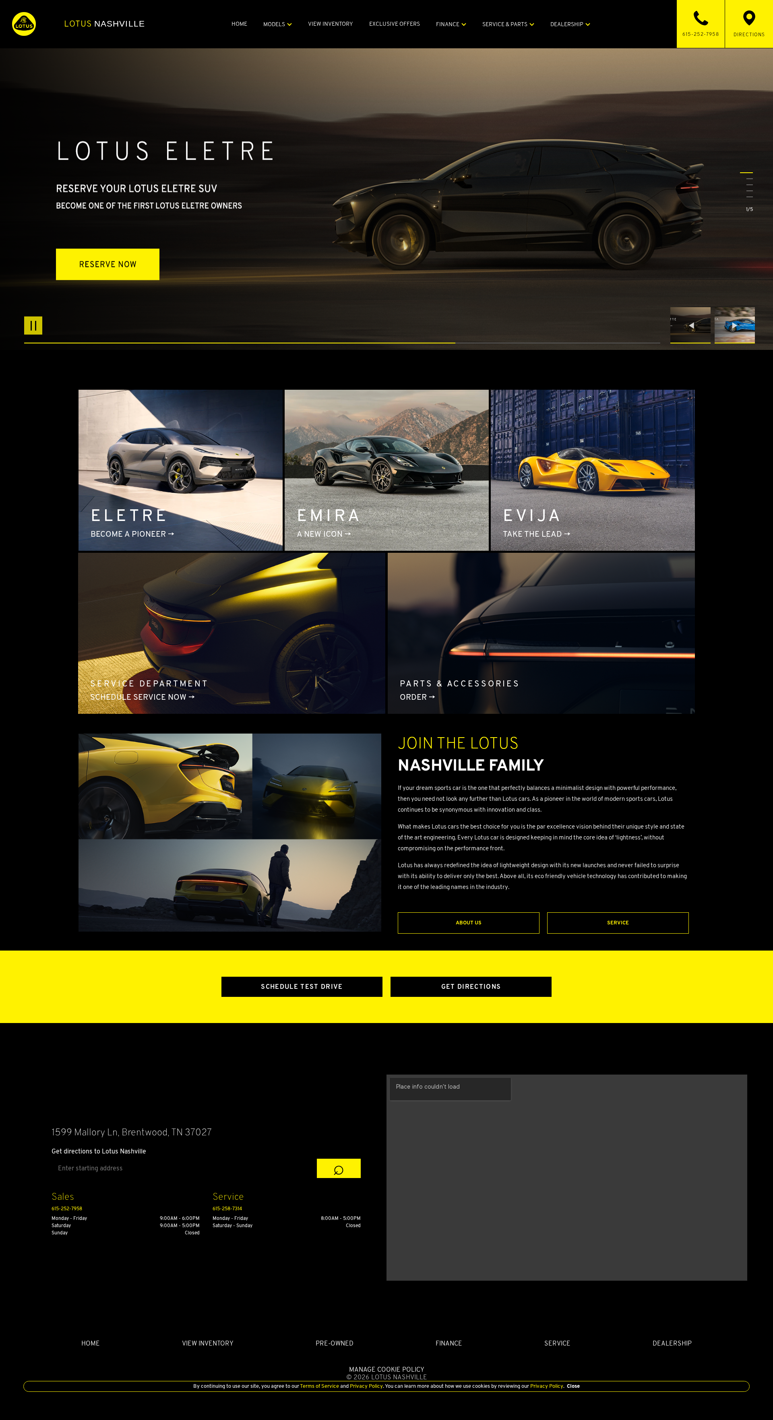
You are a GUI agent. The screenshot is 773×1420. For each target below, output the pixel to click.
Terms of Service (319, 1386)
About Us (469, 922)
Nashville (104, 24)
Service (618, 922)
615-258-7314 (227, 1208)
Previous (692, 325)
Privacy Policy (366, 1386)
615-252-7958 (67, 1208)
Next (735, 325)
